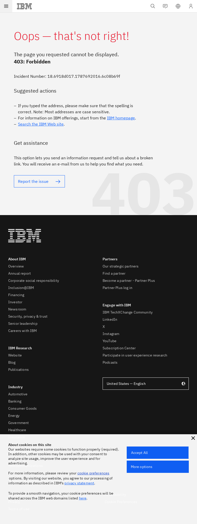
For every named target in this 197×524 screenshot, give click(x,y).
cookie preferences (93, 473)
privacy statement (79, 483)
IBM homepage (121, 117)
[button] (193, 438)
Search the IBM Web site (41, 124)
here (83, 498)
